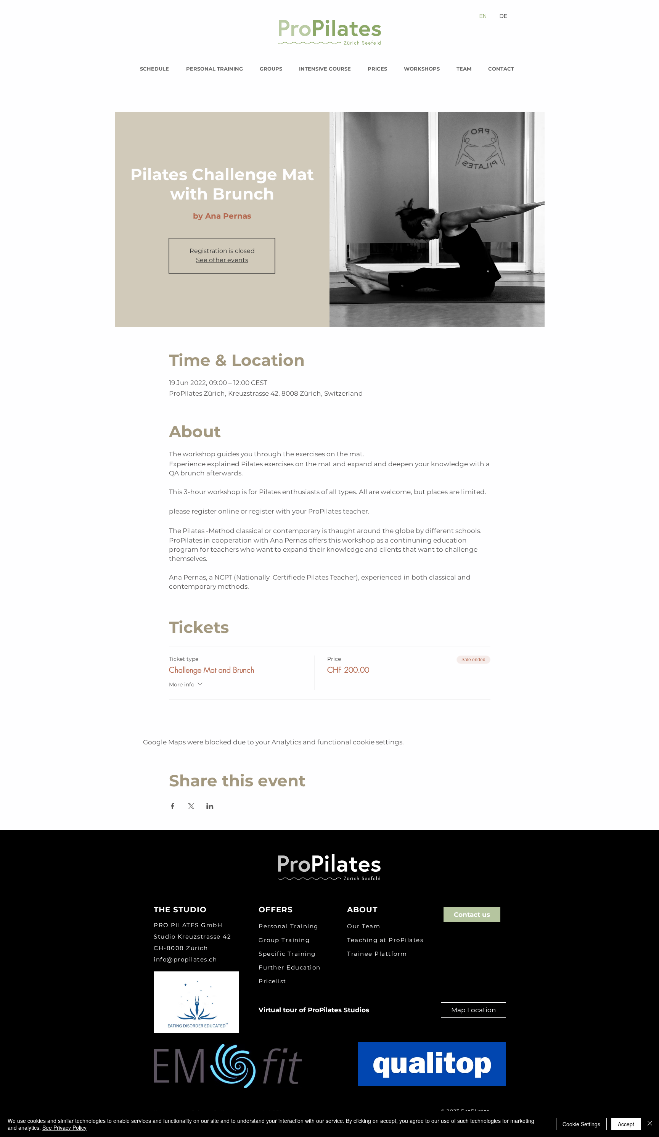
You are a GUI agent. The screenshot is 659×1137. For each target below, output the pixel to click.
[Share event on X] (191, 806)
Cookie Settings (581, 1124)
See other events (222, 260)
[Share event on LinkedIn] (210, 806)
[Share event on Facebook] (172, 806)
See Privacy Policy (64, 1127)
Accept (626, 1124)
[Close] (649, 1124)
